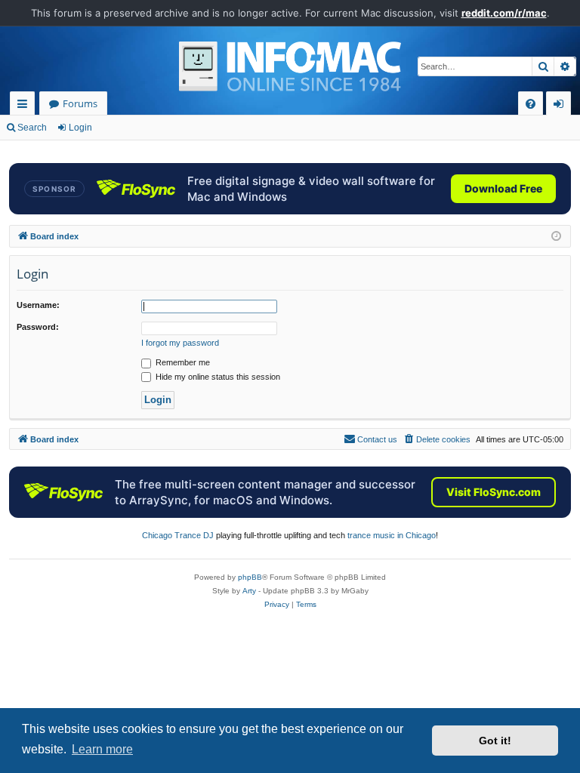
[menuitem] (530, 103)
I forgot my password (180, 342)
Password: (38, 326)
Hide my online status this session (216, 376)
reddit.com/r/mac (504, 13)
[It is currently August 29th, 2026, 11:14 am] (556, 236)
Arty (249, 591)
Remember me (181, 362)
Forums (80, 103)
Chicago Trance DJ (178, 535)
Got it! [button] (495, 741)
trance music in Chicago (391, 535)
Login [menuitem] (561, 106)
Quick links (25, 106)
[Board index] (290, 66)
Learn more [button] (102, 749)
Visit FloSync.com (493, 491)
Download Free (503, 188)
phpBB (250, 577)
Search (32, 127)
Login (80, 127)
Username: (38, 305)
